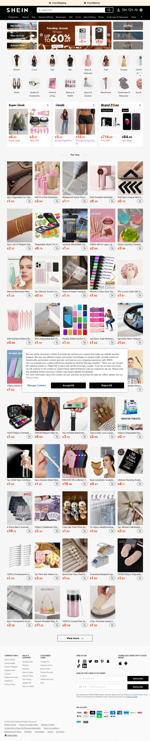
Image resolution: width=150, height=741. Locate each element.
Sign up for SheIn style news (90, 673)
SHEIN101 (8, 681)
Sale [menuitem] (33, 17)
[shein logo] (17, 10)
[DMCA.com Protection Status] (85, 722)
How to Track (27, 676)
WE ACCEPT (81, 708)
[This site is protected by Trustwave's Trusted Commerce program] (78, 722)
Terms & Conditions (51, 728)
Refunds (25, 669)
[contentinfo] (112, 714)
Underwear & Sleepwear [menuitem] (117, 17)
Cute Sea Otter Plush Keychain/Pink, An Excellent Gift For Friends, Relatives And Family (75, 527)
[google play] (126, 665)
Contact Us (44, 662)
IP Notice (28, 732)
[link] (37, 3)
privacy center (131, 697)
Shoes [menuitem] (101, 17)
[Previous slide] (41, 35)
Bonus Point (45, 669)
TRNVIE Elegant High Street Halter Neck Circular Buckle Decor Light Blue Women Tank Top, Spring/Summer (47, 433)
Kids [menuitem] (71, 17)
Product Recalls (46, 672)
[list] (95, 663)
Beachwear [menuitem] (61, 17)
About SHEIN (9, 660)
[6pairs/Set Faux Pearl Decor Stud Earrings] (75, 555)
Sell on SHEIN (28, 686)
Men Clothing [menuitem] (90, 17)
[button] (136, 10)
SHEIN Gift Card (46, 679)
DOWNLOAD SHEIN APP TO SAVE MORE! (132, 657)
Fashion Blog (9, 684)
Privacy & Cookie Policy (133, 695)
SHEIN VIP (26, 683)
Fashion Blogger (11, 667)
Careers (7, 674)
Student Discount (11, 677)
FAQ (42, 683)
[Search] (109, 10)
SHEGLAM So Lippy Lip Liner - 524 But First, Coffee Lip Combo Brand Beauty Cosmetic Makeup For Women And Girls (102, 244)
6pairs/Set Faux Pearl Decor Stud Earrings (75, 574)
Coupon (43, 676)
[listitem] (19, 182)
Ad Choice (60, 732)
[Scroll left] (138, 17)
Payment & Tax (46, 665)
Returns (25, 665)
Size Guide (26, 679)
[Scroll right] (141, 17)
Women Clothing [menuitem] (45, 17)
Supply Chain (9, 670)
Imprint (50, 732)
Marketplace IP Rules (12, 732)
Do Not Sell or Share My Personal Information (22, 728)
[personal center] (118, 10)
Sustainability (9, 663)
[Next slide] (108, 35)
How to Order (27, 672)
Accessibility (40, 732)
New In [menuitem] (26, 17)
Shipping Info (27, 662)
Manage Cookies (48, 725)
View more (73, 638)
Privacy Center (10, 725)
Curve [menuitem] (78, 17)
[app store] (120, 665)
